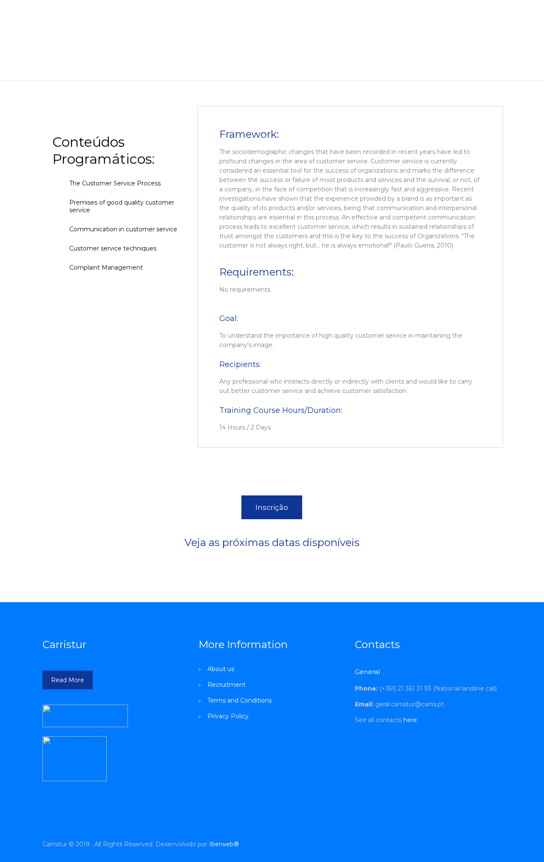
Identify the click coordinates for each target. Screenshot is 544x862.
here (410, 720)
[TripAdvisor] (470, 844)
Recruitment (226, 684)
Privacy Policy (228, 716)
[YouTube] (436, 844)
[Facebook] (424, 844)
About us (220, 669)
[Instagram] (459, 844)
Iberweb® (224, 844)
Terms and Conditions (239, 700)
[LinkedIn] (447, 844)
